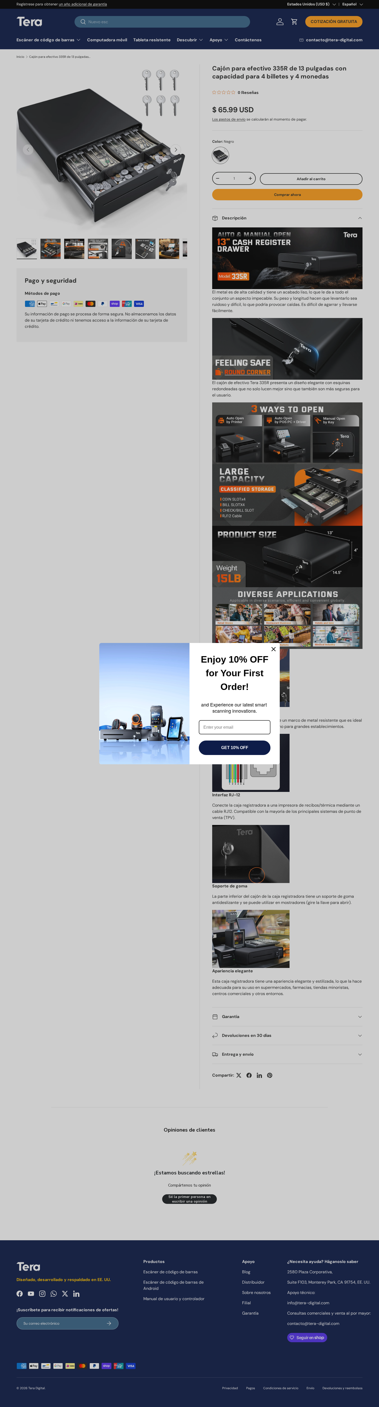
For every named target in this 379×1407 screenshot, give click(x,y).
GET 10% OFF (234, 747)
